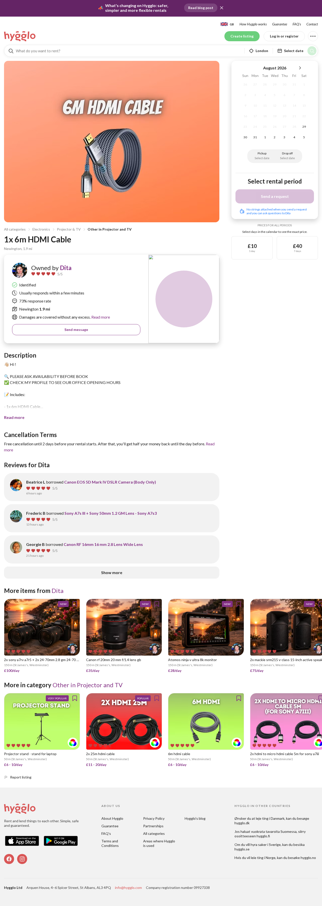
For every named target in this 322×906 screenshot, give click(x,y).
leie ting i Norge (263, 857)
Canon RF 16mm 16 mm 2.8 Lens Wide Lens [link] (103, 544)
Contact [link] (312, 24)
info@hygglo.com (128, 887)
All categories (15, 229)
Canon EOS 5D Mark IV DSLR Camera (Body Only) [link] (110, 482)
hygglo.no (308, 857)
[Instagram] (22, 859)
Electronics (41, 229)
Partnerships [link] (153, 826)
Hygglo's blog (195, 818)
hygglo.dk (242, 823)
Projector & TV (69, 229)
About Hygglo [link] (112, 818)
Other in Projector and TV (110, 229)
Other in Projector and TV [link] (88, 684)
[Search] (311, 50)
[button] (221, 8)
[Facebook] (9, 859)
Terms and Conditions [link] (110, 843)
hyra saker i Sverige (266, 844)
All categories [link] (154, 833)
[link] (20, 36)
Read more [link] (100, 317)
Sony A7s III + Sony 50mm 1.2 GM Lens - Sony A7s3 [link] (110, 513)
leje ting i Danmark (270, 818)
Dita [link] (65, 267)
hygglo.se (242, 849)
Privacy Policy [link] (154, 818)
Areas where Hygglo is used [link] (159, 843)
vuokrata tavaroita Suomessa (274, 831)
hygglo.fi (263, 836)
